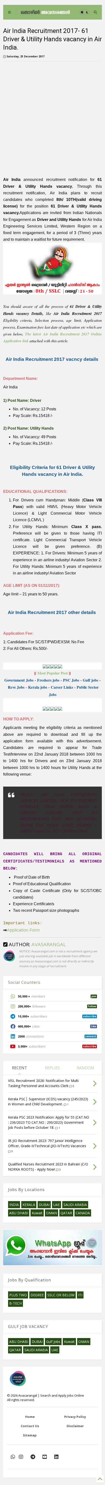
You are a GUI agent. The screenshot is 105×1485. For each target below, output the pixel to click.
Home (30, 1416)
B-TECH (15, 1303)
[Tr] (13, 1456)
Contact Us (30, 1426)
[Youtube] (44, 1456)
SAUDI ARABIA (75, 1204)
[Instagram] (21, 1456)
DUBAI (44, 1204)
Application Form (23, 930)
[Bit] (33, 1456)
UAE (56, 1204)
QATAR (66, 1213)
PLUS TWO (18, 1295)
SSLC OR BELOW (60, 1295)
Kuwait (37, 1213)
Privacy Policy (75, 1416)
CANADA (83, 1213)
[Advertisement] (52, 117)
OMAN (51, 1213)
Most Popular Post (53, 673)
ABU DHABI (18, 1213)
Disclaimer (75, 1426)
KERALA (28, 1204)
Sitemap (30, 1435)
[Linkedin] (56, 1456)
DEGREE (37, 1295)
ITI (80, 1295)
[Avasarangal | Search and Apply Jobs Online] (45, 12)
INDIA (14, 1204)
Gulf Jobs (53, 1341)
